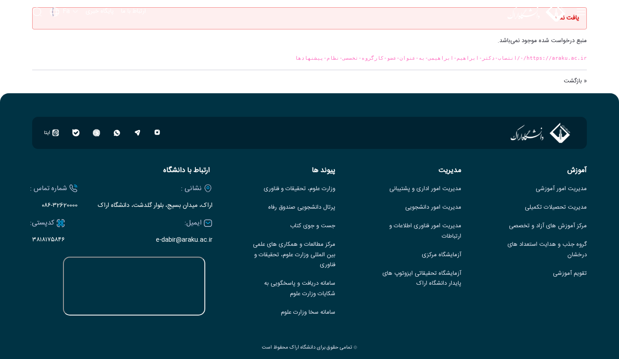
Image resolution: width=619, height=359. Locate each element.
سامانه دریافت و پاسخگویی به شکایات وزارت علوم (299, 289)
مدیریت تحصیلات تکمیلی (556, 207)
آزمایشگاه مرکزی (441, 255)
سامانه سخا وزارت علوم (308, 312)
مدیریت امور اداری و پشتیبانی (425, 189)
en (64, 36)
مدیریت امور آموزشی (561, 189)
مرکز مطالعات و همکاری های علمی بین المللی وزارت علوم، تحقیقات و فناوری (294, 255)
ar (64, 48)
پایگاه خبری (100, 11)
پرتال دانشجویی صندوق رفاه (301, 207)
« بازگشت (575, 81)
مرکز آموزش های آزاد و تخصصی (548, 226)
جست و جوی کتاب (312, 226)
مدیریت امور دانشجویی (433, 207)
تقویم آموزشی (570, 273)
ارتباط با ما (133, 11)
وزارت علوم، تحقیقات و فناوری (299, 189)
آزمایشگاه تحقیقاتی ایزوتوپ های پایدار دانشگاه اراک (421, 279)
